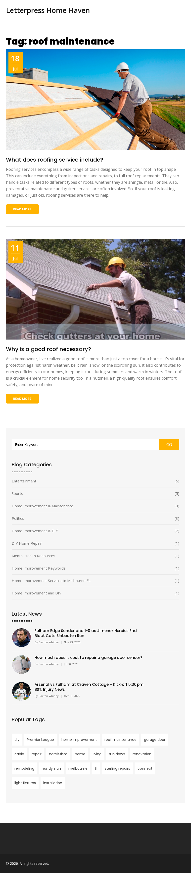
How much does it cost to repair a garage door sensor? (88, 657)
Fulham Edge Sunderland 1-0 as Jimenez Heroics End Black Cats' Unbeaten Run (86, 633)
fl (96, 768)
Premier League (40, 739)
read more (22, 209)
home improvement (79, 739)
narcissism (58, 754)
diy (16, 739)
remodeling (24, 768)
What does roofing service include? (54, 160)
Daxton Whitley (49, 642)
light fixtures (25, 782)
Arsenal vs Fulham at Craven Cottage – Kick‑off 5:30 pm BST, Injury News (89, 687)
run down (117, 754)
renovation (142, 754)
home (80, 754)
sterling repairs (117, 768)
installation (52, 782)
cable (19, 754)
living (97, 754)
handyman (51, 768)
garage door (154, 739)
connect (145, 768)
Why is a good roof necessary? (48, 349)
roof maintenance (120, 739)
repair (37, 754)
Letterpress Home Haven (48, 10)
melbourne (78, 768)
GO (169, 444)
